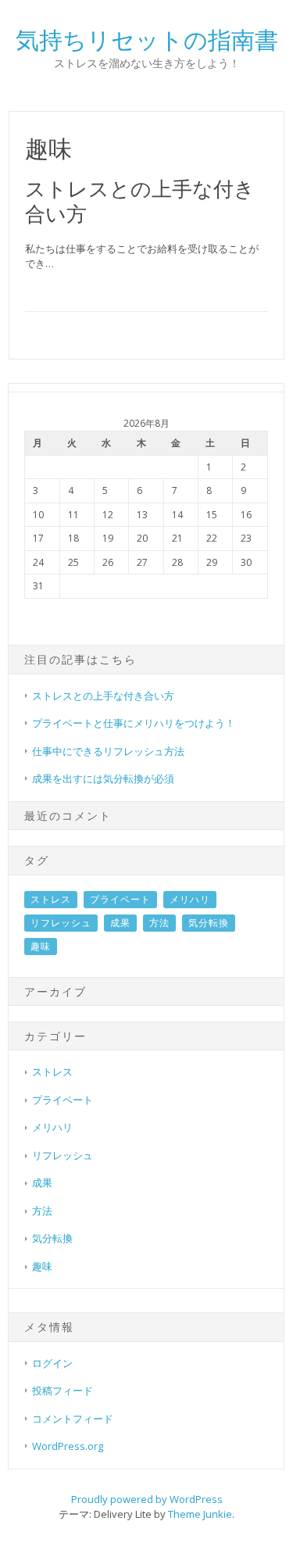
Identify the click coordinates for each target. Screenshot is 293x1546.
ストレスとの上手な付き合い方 (140, 200)
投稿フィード (62, 1390)
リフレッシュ (60, 922)
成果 (120, 922)
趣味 (40, 946)
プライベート (120, 899)
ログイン (52, 1363)
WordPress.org (67, 1446)
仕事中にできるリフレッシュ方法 (108, 751)
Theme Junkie (200, 1514)
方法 (159, 922)
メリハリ (190, 899)
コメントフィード (72, 1419)
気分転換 (208, 922)
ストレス (50, 899)
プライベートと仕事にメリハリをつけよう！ (133, 723)
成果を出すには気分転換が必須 (103, 778)
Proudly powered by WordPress (147, 1499)
